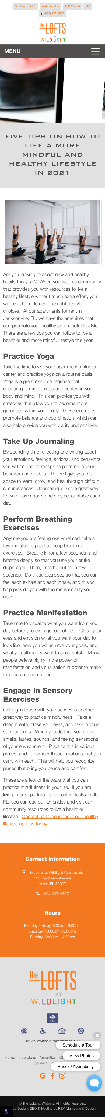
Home (10, 1058)
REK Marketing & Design (77, 1108)
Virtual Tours (25, 6)
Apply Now (72, 6)
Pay (88, 6)
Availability (50, 6)
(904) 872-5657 (54, 13)
